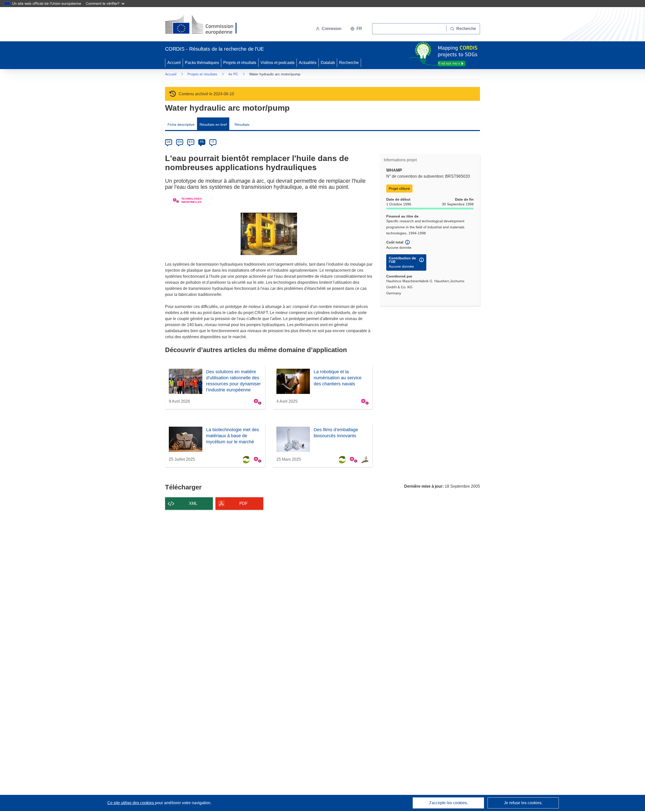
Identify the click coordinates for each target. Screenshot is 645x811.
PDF (243, 503)
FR (202, 142)
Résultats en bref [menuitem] (213, 124)
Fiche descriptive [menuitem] (181, 124)
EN (180, 142)
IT (213, 142)
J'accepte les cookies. (448, 803)
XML (193, 503)
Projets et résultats (239, 62)
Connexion (331, 28)
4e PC (233, 74)
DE (169, 142)
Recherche (349, 62)
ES (191, 142)
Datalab (328, 62)
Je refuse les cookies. (523, 803)
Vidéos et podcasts (278, 62)
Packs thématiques (202, 62)
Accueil (174, 62)
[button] (356, 28)
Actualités (307, 62)
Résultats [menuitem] (242, 124)
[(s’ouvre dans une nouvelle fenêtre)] (205, 25)
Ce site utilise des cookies (131, 803)
